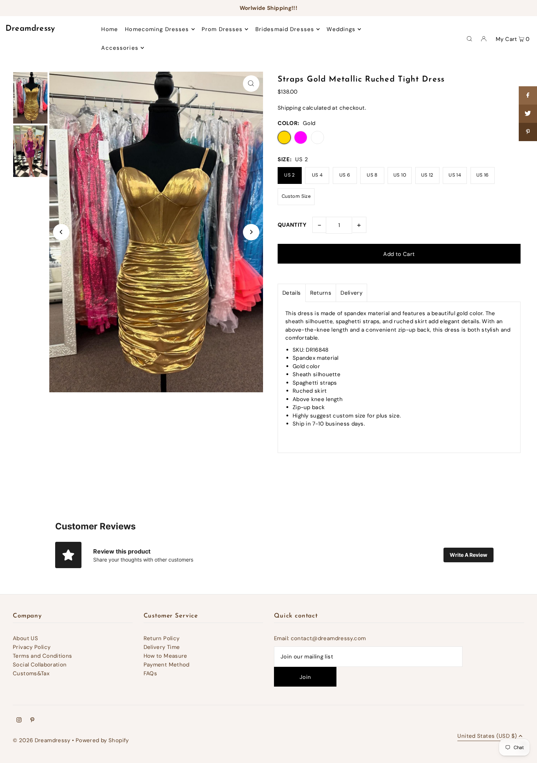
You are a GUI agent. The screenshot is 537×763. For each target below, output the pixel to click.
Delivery (351, 292)
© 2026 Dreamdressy (42, 740)
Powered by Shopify (102, 740)
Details (291, 292)
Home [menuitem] (109, 29)
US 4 (317, 175)
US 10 (399, 175)
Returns (321, 292)
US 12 (427, 175)
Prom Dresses (222, 29)
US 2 (289, 175)
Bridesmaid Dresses (284, 29)
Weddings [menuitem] (341, 29)
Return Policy (162, 638)
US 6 (344, 175)
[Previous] (61, 232)
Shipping (289, 108)
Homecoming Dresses (157, 29)
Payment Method (167, 664)
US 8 (372, 175)
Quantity (292, 224)
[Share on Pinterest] (528, 132)
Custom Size (296, 196)
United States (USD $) (487, 736)
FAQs (150, 673)
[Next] (251, 232)
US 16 (482, 175)
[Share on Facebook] (528, 95)
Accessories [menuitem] (119, 48)
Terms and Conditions (42, 656)
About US (25, 638)
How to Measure (165, 656)
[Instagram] (19, 720)
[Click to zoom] (251, 83)
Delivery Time (162, 647)
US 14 (455, 175)
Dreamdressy (30, 28)
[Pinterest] (32, 720)
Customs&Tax (31, 673)
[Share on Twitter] (528, 114)
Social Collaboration (40, 664)
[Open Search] (469, 38)
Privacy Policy (31, 647)
